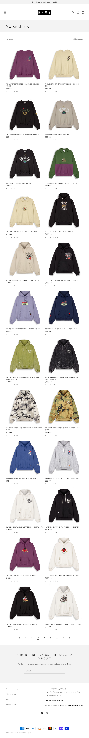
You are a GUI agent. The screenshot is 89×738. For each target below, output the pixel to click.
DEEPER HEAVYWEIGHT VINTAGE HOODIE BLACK (61, 280)
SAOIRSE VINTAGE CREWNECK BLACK (18, 183)
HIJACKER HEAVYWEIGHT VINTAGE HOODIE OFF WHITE (24, 527)
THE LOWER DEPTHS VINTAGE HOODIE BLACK (21, 624)
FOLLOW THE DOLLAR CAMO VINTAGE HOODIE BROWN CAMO (63, 429)
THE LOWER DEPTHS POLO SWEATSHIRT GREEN (61, 183)
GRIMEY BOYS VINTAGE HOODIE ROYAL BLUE (21, 478)
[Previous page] (19, 637)
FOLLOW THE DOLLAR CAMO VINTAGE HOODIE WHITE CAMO (24, 429)
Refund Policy (11, 704)
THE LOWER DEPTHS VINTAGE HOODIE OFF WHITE (62, 576)
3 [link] (38, 638)
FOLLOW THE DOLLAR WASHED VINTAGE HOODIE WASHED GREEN (22, 378)
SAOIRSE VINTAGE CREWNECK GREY (57, 135)
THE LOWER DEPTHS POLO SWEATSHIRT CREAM (22, 232)
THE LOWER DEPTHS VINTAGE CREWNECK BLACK (22, 135)
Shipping (9, 699)
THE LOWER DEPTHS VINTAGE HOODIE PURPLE (22, 576)
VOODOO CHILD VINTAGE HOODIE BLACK (59, 232)
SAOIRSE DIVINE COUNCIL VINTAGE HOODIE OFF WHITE (63, 624)
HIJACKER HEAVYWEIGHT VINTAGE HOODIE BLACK (62, 527)
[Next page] (69, 637)
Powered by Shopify (25, 732)
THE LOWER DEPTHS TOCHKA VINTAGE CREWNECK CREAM (62, 85)
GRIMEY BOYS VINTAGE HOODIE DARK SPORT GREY (62, 478)
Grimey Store (14, 732)
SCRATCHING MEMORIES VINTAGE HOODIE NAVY (61, 329)
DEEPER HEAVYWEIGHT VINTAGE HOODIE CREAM (22, 280)
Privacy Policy (11, 694)
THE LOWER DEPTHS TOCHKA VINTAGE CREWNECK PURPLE (23, 85)
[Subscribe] (62, 671)
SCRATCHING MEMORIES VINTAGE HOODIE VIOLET (23, 329)
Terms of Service (12, 689)
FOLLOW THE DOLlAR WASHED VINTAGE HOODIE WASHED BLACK (61, 378)
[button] (4, 12)
